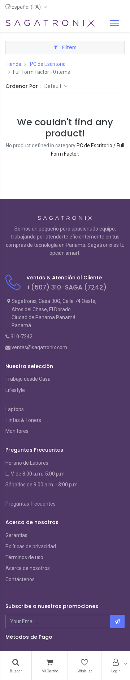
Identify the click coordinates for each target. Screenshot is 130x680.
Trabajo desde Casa (28, 379)
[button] (26, 7)
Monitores (17, 431)
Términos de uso (24, 557)
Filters (69, 47)
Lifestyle (15, 390)
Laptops (14, 409)
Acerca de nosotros (27, 568)
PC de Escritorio (48, 64)
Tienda (13, 64)
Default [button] (53, 86)
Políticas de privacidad (30, 546)
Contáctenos (20, 579)
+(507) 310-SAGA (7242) (66, 287)
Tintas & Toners (23, 420)
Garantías (16, 535)
